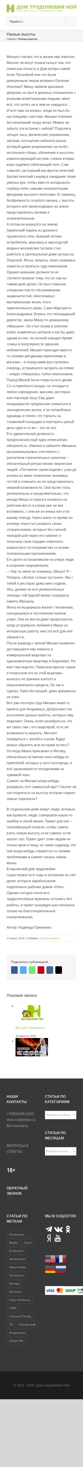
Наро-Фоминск (20, 1300)
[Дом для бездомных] (31, 1006)
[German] (50, 1269)
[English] (50, 1258)
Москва (14, 1283)
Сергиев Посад (20, 1316)
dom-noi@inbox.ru (21, 1120)
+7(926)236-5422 (20, 1114)
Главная (11, 39)
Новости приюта (49, 938)
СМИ (12, 1308)
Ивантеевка (17, 1267)
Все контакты (18, 1126)
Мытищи (15, 1291)
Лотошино (16, 1275)
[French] (61, 1258)
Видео (13, 1242)
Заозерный (17, 1259)
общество (16, 1340)
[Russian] (61, 1269)
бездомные (17, 1332)
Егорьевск (16, 1250)
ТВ (11, 1324)
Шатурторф (27, 1324)
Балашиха (16, 1234)
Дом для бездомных (30, 1027)
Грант (28, 1242)
